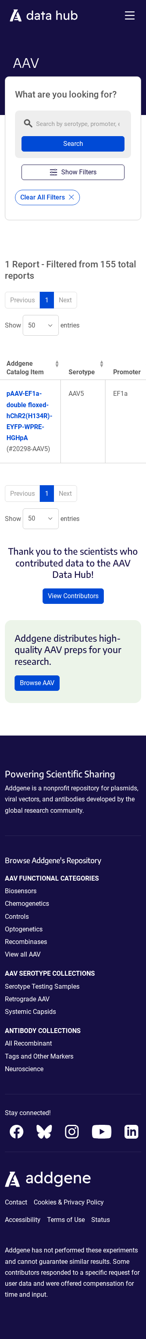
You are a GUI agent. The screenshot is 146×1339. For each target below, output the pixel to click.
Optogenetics (24, 929)
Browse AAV (37, 683)
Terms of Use (66, 1220)
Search (73, 144)
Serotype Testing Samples (42, 986)
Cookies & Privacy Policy (69, 1202)
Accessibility (23, 1220)
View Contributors (73, 596)
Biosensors (20, 891)
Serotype (82, 372)
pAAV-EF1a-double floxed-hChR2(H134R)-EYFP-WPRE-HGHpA (29, 416)
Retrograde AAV (27, 999)
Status (100, 1220)
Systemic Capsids (30, 1012)
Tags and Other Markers (39, 1056)
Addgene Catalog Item (25, 368)
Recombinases (26, 942)
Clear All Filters (43, 197)
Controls (17, 916)
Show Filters (79, 172)
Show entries (42, 325)
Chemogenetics (27, 903)
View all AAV (23, 954)
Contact (16, 1202)
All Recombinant (28, 1043)
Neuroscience (24, 1069)
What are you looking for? (66, 94)
